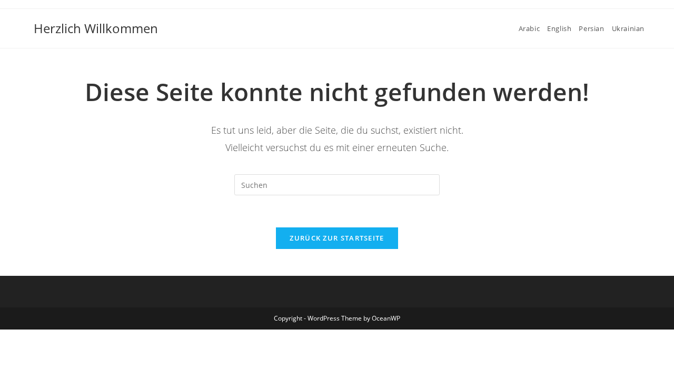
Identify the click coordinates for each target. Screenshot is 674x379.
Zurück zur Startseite (337, 238)
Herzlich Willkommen (96, 28)
